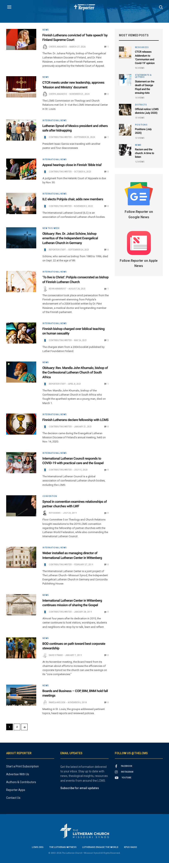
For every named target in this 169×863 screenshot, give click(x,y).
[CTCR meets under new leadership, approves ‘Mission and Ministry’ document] (21, 86)
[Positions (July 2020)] (125, 129)
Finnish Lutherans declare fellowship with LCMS (75, 420)
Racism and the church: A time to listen (144, 153)
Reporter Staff (57, 250)
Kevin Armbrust (57, 289)
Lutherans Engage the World (100, 847)
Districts (141, 105)
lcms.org (37, 847)
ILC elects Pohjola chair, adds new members (72, 199)
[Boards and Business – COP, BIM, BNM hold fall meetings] (21, 695)
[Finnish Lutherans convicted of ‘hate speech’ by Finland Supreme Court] (21, 39)
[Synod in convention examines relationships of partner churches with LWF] (21, 505)
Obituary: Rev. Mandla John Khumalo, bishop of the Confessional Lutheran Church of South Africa (75, 372)
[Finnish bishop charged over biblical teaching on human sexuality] (21, 333)
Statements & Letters (143, 76)
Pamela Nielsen (57, 702)
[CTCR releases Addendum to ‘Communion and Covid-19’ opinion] (125, 52)
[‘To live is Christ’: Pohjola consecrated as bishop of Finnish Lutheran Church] (21, 281)
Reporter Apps (15, 790)
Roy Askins (55, 513)
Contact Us (13, 797)
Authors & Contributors (21, 782)
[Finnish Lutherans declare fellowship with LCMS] (21, 424)
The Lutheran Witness (62, 847)
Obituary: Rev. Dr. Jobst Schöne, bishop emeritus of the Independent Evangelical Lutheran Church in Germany (70, 238)
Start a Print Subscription (22, 766)
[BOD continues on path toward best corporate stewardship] (21, 647)
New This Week (51, 228)
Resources (142, 47)
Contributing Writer (60, 137)
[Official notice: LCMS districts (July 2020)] (125, 109)
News (45, 30)
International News (54, 121)
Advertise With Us (17, 774)
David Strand (56, 655)
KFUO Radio (130, 847)
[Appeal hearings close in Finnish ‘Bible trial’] (21, 169)
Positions (141, 125)
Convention (49, 496)
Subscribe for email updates (79, 788)
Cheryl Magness (58, 47)
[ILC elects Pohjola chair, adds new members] (21, 203)
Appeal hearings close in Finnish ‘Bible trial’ (72, 165)
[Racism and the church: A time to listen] (125, 150)
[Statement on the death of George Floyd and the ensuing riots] (125, 80)
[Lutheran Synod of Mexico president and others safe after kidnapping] (21, 130)
